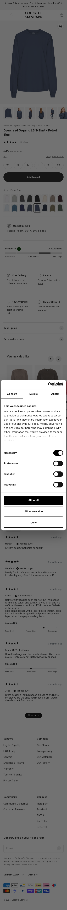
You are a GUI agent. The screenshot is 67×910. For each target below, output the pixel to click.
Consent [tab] (12, 393)
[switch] (58, 463)
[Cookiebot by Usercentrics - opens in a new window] (48, 384)
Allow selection (33, 511)
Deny (33, 522)
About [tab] (55, 393)
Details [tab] (33, 393)
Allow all (33, 500)
